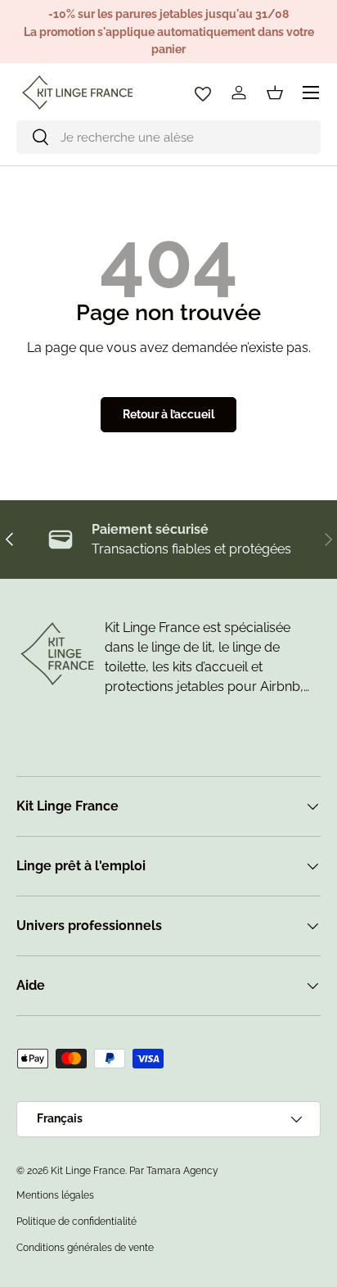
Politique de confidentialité (76, 1221)
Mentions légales (55, 1195)
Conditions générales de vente (85, 1247)
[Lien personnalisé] (203, 93)
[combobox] (168, 137)
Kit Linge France (88, 1170)
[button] (275, 93)
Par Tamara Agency (173, 1170)
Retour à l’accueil (168, 414)
